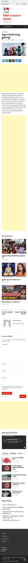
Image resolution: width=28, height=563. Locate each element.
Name (4, 364)
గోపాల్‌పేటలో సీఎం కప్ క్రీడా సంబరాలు (11, 520)
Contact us (5, 536)
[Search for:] (14, 396)
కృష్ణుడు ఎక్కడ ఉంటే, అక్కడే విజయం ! (11, 279)
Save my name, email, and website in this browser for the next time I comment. (12, 388)
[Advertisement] (14, 78)
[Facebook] (17, 4)
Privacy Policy (5, 538)
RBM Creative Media (12, 17)
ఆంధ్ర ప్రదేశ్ (4, 549)
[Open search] (24, 26)
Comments (13, 453)
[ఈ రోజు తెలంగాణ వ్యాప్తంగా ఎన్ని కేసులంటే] (6, 483)
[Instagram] (21, 4)
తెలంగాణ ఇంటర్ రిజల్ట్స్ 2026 (10, 504)
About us (4, 533)
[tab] (5, 453)
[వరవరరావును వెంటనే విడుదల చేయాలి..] (6, 491)
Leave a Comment (19, 40)
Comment (5, 344)
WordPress (10, 561)
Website (4, 377)
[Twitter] (19, 4)
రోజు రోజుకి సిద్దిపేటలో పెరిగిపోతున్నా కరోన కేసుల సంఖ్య (18, 467)
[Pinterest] (23, 4)
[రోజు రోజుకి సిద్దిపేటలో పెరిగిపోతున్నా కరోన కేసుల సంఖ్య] (6, 466)
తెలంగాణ (4, 547)
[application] (14, 442)
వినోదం (6, 32)
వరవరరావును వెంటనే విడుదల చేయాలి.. (17, 491)
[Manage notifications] (24, 560)
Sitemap (4, 541)
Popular (5, 453)
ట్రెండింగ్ (3, 32)
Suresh (12, 40)
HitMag (17, 561)
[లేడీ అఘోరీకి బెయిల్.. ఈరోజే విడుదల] (14, 293)
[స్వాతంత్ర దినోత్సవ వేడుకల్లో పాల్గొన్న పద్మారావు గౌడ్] (14, 246)
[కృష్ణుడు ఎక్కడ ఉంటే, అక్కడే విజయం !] (14, 270)
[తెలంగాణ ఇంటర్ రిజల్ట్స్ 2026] (6, 457)
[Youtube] (25, 4)
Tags (20, 453)
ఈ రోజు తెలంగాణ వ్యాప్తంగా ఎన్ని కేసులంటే (18, 483)
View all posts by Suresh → (18, 324)
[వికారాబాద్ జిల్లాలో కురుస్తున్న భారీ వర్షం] (6, 475)
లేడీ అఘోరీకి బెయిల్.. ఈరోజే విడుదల (11, 302)
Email (4, 371)
